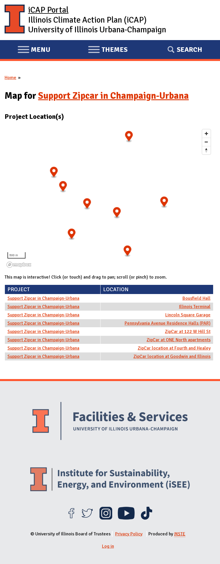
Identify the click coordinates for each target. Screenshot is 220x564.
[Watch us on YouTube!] (126, 518)
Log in (108, 546)
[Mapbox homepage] (19, 264)
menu (33, 50)
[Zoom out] (206, 142)
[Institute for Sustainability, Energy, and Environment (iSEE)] (110, 480)
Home (10, 77)
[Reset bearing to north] (206, 150)
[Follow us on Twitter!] (87, 518)
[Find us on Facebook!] (71, 518)
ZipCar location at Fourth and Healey (174, 348)
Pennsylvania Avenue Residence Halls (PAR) (168, 323)
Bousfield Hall (196, 298)
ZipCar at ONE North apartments (179, 340)
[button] (72, 234)
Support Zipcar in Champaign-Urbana (113, 95)
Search (189, 49)
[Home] (15, 20)
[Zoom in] (206, 133)
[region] (109, 198)
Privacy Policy (128, 534)
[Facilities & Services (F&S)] (110, 421)
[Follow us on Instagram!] (105, 518)
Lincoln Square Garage (188, 315)
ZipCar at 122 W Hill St (188, 331)
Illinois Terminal (195, 306)
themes (107, 50)
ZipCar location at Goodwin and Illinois (172, 356)
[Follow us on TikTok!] (146, 518)
